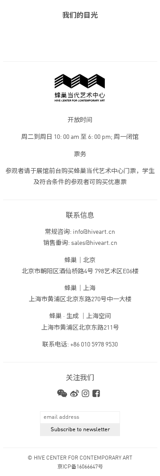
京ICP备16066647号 (80, 467)
